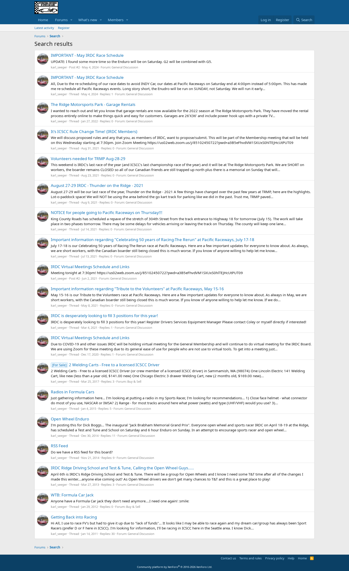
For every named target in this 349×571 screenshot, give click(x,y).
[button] (71, 19)
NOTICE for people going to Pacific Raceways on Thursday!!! (106, 212)
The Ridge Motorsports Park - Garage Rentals (93, 104)
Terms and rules (250, 558)
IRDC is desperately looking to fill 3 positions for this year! (104, 315)
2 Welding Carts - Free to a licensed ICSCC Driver (106, 364)
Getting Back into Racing (74, 517)
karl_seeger (59, 67)
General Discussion (125, 67)
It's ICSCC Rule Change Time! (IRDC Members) (94, 131)
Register (64, 28)
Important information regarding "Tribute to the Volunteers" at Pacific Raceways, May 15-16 (137, 288)
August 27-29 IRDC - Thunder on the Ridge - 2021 (97, 185)
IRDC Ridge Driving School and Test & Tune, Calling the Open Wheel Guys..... (122, 468)
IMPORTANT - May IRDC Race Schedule (87, 55)
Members (115, 19)
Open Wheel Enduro (70, 419)
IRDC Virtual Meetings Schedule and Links (90, 266)
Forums (61, 19)
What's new (87, 19)
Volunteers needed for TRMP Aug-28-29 (88, 158)
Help (291, 558)
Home (43, 19)
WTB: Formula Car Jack (72, 495)
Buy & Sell (134, 381)
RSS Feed (59, 445)
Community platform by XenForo (174, 567)
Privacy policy (274, 558)
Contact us (228, 558)
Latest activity (44, 28)
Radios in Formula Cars (72, 392)
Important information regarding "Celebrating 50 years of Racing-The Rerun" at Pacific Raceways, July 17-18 (152, 239)
